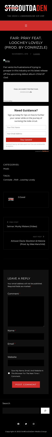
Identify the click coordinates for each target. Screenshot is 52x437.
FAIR (16, 180)
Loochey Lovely (27, 180)
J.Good (36, 54)
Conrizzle (7, 180)
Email (11, 344)
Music (6, 169)
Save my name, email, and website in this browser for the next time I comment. (27, 373)
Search (6, 403)
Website (12, 357)
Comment (14, 293)
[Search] (45, 411)
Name (12, 330)
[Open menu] (26, 25)
